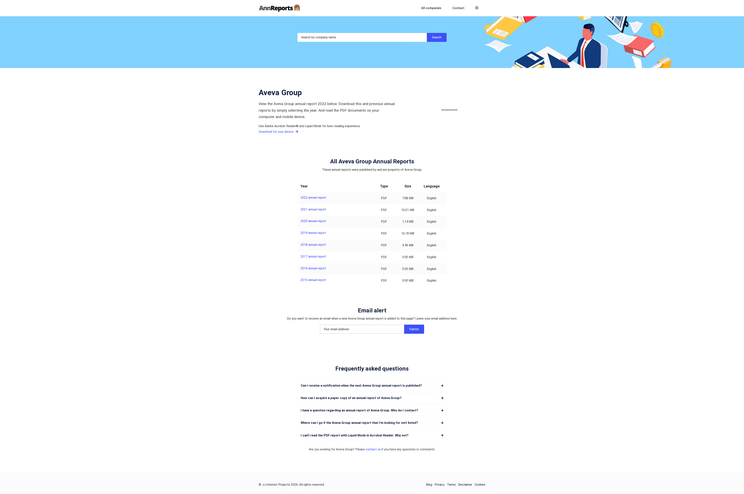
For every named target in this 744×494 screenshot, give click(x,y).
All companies (431, 8)
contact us (373, 449)
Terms (451, 484)
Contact (458, 8)
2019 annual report (313, 233)
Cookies (479, 484)
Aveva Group (344, 449)
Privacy (440, 484)
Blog (429, 484)
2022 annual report (313, 197)
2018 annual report (313, 245)
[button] (476, 8)
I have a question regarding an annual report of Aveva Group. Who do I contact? (359, 410)
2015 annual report (313, 280)
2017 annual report (313, 256)
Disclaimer (465, 484)
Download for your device (276, 132)
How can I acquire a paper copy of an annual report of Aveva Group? (351, 398)
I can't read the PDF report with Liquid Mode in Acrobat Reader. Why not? (354, 435)
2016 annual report (313, 268)
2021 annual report (313, 209)
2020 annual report (313, 221)
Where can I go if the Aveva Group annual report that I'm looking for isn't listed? (359, 423)
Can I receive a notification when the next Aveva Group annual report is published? (361, 385)
